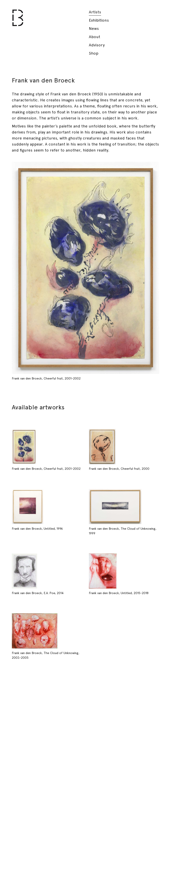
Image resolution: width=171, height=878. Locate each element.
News (94, 28)
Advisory (97, 45)
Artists (95, 12)
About (94, 36)
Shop (93, 53)
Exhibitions (99, 20)
